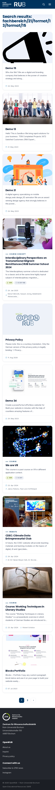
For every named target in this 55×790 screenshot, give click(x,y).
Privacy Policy (14, 339)
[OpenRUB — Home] (14, 4)
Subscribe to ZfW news (13, 768)
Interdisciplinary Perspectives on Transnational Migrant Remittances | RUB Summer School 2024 (27, 262)
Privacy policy (9, 756)
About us (6, 747)
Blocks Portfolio (15, 671)
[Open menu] (49, 4)
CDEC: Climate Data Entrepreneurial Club (18, 537)
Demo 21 (11, 190)
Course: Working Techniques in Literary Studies (25, 608)
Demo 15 (11, 68)
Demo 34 (11, 400)
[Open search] (43, 4)
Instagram (7, 773)
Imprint (6, 752)
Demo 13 (11, 129)
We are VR (12, 465)
